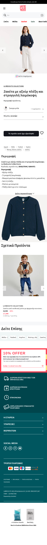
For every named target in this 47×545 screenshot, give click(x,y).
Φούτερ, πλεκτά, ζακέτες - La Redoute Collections (32, 337)
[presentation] (3, 50)
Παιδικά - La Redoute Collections (13, 337)
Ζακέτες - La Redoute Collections (43, 337)
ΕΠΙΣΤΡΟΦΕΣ (7, 479)
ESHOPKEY (13, 496)
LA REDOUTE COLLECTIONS (13, 306)
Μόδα (14, 21)
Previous (5, 290)
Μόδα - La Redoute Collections (5, 337)
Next (44, 290)
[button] (5, 15)
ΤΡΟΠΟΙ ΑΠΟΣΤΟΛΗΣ (27, 479)
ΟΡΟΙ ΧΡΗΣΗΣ (16, 479)
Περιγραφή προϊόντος (12, 101)
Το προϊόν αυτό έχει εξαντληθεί (21, 134)
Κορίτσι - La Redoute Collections (22, 337)
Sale (33, 21)
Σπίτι (6, 21)
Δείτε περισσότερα (23, 193)
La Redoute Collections (14, 86)
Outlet (24, 21)
